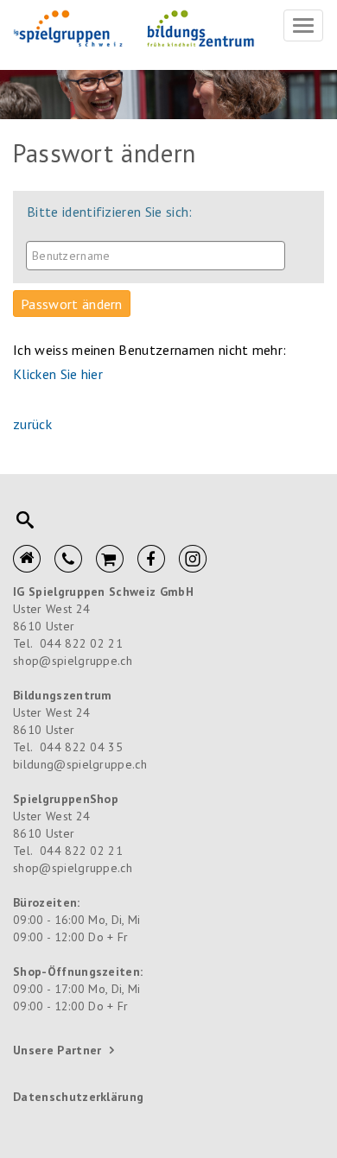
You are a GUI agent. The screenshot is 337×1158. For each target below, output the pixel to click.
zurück (32, 424)
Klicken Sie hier (58, 374)
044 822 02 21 (81, 643)
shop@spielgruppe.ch (72, 660)
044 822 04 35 (81, 747)
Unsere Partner (57, 1050)
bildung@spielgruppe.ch (80, 764)
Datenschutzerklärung (78, 1096)
